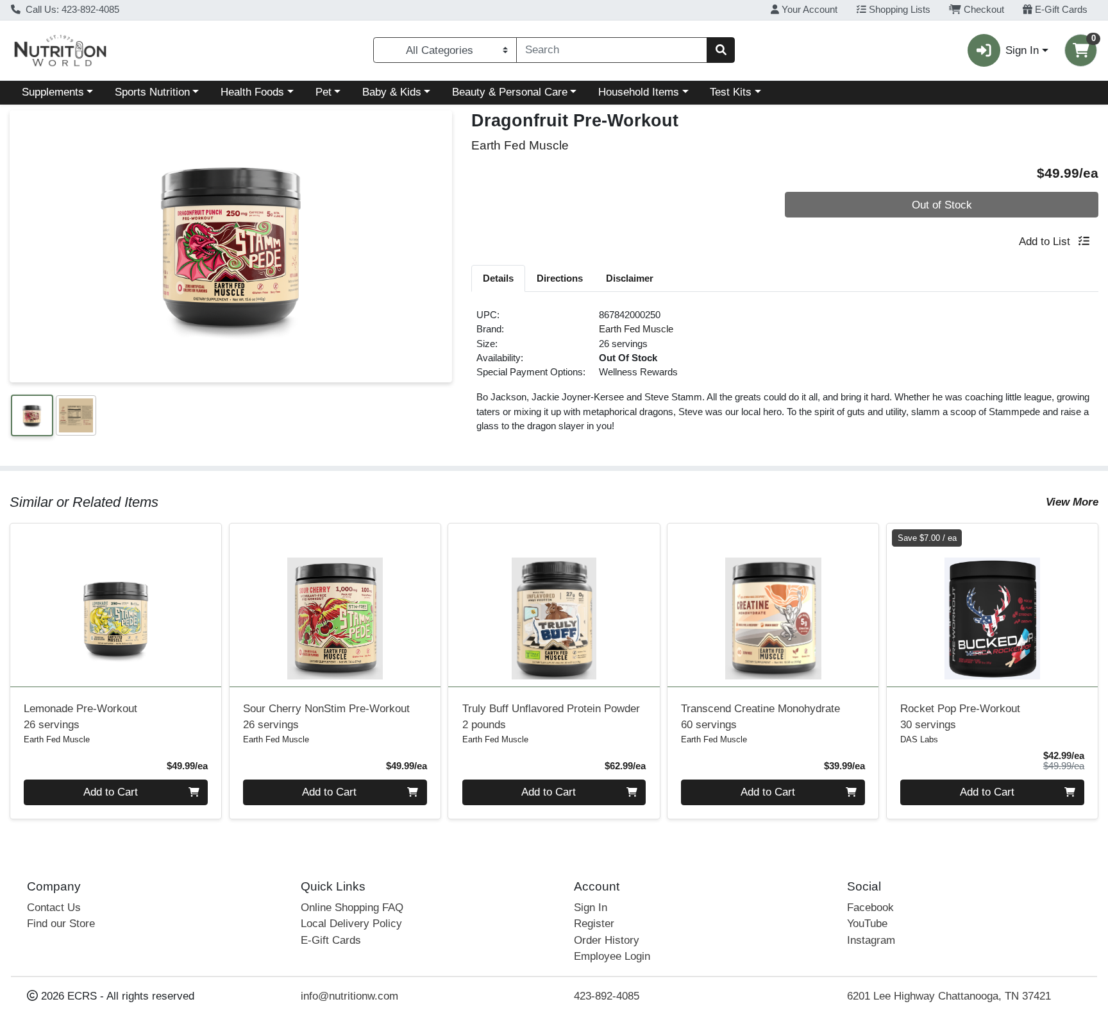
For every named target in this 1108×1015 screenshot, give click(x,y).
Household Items (638, 92)
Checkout (982, 9)
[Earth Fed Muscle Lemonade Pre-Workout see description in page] (116, 605)
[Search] (721, 50)
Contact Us (54, 907)
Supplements (53, 92)
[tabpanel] (784, 376)
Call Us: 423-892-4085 (71, 9)
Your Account (808, 9)
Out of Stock (942, 205)
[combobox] (611, 50)
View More (1072, 502)
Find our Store (61, 923)
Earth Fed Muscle (636, 329)
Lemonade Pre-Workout (80, 717)
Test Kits (730, 92)
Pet (323, 92)
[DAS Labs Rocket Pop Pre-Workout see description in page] (992, 605)
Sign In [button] (1022, 50)
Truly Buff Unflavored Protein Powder (551, 717)
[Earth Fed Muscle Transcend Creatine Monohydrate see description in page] (773, 605)
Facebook (870, 907)
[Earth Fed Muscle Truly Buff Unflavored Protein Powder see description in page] (554, 605)
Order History (606, 940)
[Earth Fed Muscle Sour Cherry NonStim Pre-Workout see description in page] (334, 605)
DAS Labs (919, 739)
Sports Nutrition (152, 92)
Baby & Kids (391, 92)
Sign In (590, 907)
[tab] (498, 278)
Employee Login (612, 956)
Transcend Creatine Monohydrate (760, 717)
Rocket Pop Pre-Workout (960, 717)
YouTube (867, 923)
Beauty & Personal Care (509, 92)
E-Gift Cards (1059, 9)
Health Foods (252, 92)
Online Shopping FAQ (352, 907)
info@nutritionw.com (349, 996)
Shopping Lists (898, 9)
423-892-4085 (606, 996)
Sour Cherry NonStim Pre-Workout (326, 717)
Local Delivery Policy (351, 923)
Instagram (871, 940)
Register (594, 923)
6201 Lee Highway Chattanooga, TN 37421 (949, 996)
